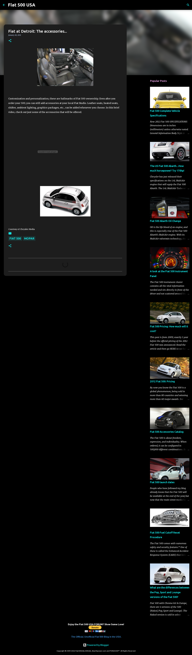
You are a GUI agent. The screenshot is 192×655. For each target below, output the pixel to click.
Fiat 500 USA (21, 4)
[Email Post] (10, 234)
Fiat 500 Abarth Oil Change (165, 221)
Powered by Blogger (97, 645)
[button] (10, 41)
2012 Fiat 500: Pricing (162, 381)
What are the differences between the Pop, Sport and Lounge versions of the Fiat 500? (169, 592)
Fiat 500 (15, 238)
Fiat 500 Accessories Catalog (167, 431)
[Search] (39, 5)
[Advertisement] (141, 121)
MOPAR (29, 238)
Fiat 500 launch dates (162, 482)
